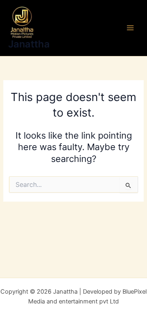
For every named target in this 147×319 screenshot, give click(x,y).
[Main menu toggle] (130, 28)
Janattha (29, 44)
